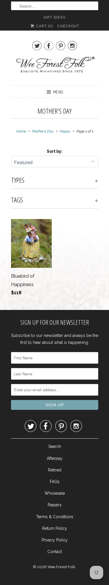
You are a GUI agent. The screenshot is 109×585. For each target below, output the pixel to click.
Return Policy (54, 528)
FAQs (55, 481)
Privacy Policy (55, 540)
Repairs (55, 505)
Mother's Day (54, 111)
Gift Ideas (54, 17)
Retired (54, 470)
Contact (54, 551)
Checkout (68, 26)
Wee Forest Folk (61, 567)
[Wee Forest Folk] (54, 67)
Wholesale (54, 493)
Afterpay (54, 458)
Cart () (44, 26)
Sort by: (54, 151)
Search (54, 446)
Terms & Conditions (54, 516)
